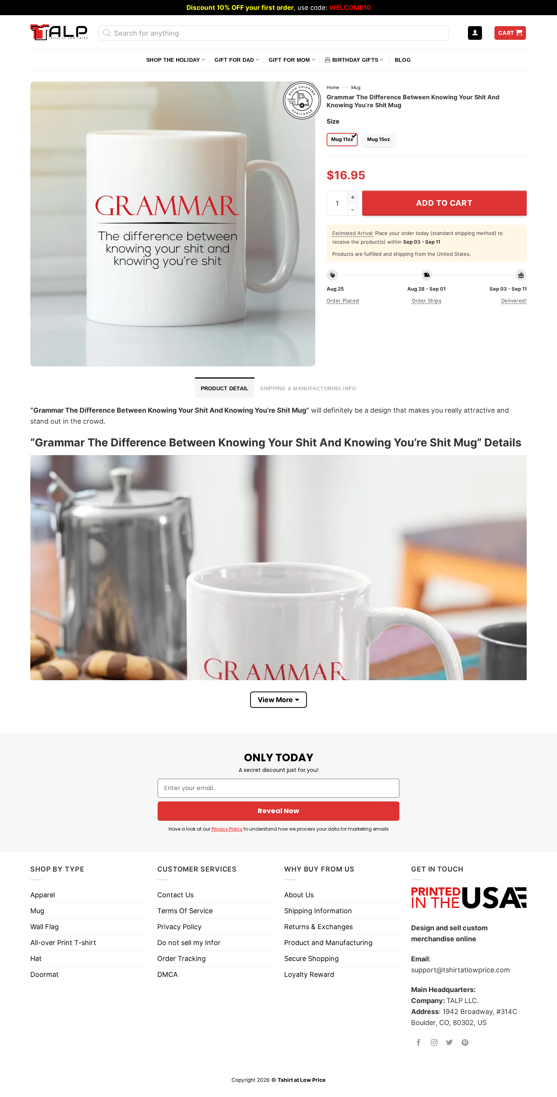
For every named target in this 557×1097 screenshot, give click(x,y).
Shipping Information (318, 911)
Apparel (42, 895)
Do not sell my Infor (189, 943)
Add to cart (444, 203)
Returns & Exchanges (318, 927)
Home (333, 87)
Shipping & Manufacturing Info (308, 388)
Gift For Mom (289, 60)
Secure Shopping (311, 958)
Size (333, 121)
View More (275, 700)
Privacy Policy (227, 829)
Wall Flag (44, 927)
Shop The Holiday (173, 60)
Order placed (343, 300)
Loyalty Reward (309, 974)
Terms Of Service (185, 911)
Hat (36, 958)
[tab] (225, 387)
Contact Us (175, 895)
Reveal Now (278, 810)
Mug (355, 87)
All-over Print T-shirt (63, 943)
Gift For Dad (234, 60)
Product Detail (225, 388)
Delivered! (514, 300)
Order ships (426, 300)
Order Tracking (181, 958)
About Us (299, 895)
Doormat (44, 974)
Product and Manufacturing (328, 943)
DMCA (167, 974)
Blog (403, 60)
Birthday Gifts (355, 60)
